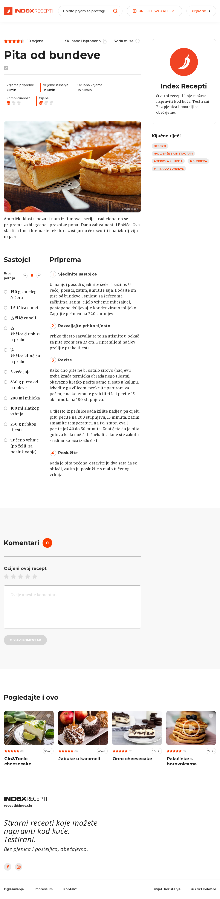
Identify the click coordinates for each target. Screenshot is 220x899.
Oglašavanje (14, 889)
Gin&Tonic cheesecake (17, 761)
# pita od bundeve (169, 168)
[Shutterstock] (72, 166)
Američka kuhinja (168, 161)
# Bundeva (198, 161)
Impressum (44, 889)
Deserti (160, 146)
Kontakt (70, 889)
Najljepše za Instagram (173, 153)
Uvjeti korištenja (167, 889)
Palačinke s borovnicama (182, 761)
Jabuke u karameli (79, 758)
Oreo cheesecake (132, 758)
